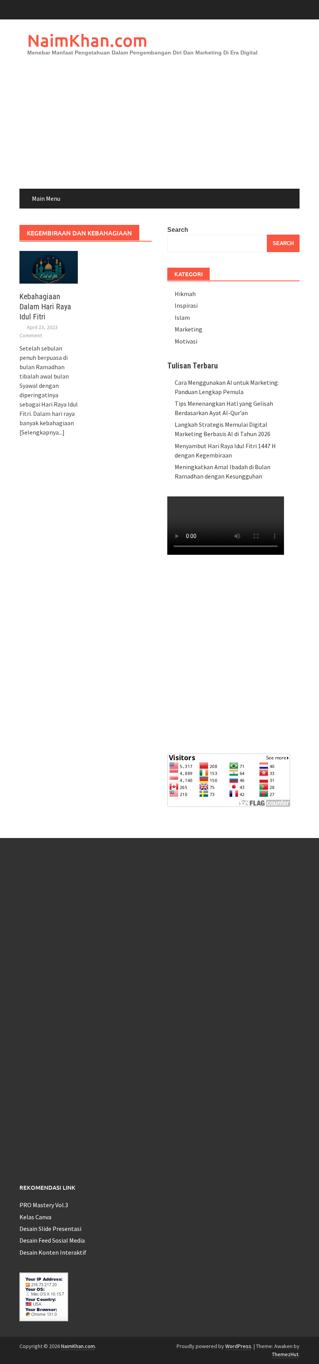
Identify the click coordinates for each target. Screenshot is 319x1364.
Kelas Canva (35, 1217)
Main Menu (46, 198)
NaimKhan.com (87, 40)
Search (177, 229)
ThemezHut (285, 1354)
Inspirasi (186, 305)
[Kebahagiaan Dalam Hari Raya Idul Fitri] (48, 266)
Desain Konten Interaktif (52, 1252)
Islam (182, 317)
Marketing (188, 329)
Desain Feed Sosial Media (52, 1240)
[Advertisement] (159, 130)
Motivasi (186, 341)
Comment (30, 335)
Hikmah (185, 294)
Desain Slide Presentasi (50, 1229)
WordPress (238, 1346)
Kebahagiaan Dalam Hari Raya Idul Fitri (45, 306)
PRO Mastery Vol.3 (43, 1205)
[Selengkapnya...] (42, 432)
